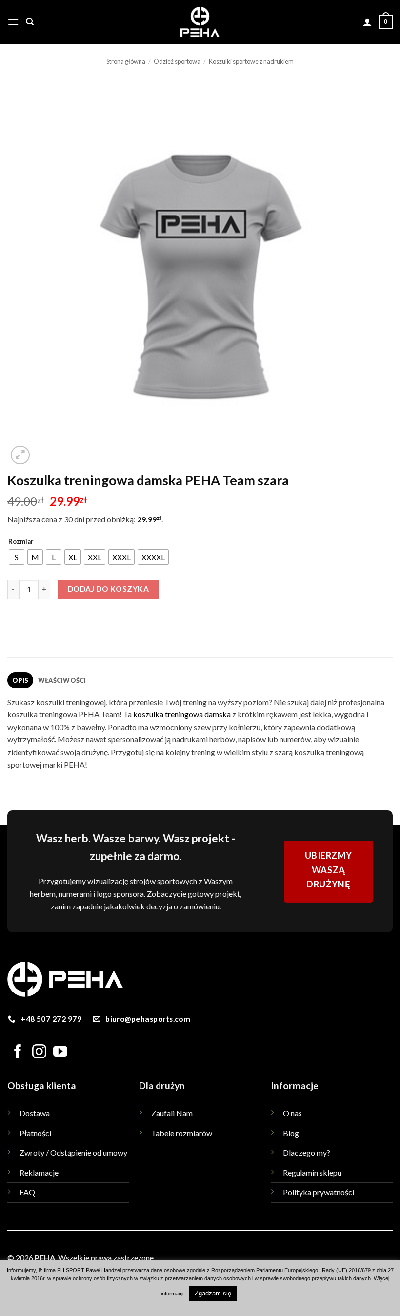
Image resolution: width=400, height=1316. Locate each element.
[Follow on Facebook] (18, 1052)
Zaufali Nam (172, 1113)
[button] (13, 22)
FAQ (27, 1192)
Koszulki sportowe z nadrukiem (251, 61)
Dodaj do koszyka (108, 588)
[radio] (16, 557)
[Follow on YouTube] (60, 1052)
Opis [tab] (20, 680)
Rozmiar (21, 542)
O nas (292, 1113)
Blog (291, 1133)
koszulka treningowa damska (182, 714)
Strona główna (125, 61)
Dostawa (35, 1113)
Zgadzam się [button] (213, 1293)
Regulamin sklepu (312, 1172)
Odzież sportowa (177, 61)
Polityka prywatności (318, 1192)
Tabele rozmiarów (181, 1133)
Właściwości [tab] (62, 680)
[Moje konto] (367, 22)
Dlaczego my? (306, 1152)
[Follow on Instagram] (39, 1052)
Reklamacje (39, 1172)
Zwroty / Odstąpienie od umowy (73, 1152)
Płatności (35, 1133)
